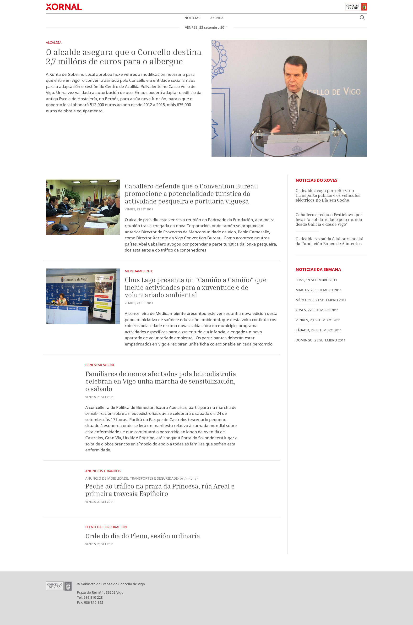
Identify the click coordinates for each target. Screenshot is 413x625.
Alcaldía (53, 42)
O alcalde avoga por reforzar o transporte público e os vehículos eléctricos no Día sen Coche (328, 195)
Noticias (192, 18)
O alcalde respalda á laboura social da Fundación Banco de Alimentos (329, 241)
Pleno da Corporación (106, 527)
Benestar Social (100, 364)
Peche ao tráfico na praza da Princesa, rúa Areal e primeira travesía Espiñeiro (160, 490)
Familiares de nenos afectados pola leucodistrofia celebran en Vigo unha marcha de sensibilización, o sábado (160, 381)
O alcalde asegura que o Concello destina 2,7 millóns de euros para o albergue (123, 56)
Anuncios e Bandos (103, 471)
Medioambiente (139, 271)
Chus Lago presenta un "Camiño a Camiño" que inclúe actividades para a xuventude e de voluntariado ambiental (195, 287)
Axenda (216, 18)
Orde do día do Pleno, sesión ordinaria (142, 536)
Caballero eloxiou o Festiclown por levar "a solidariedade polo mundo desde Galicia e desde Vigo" (329, 219)
